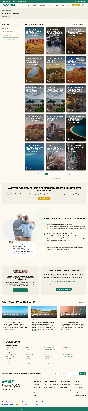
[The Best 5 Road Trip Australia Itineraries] (44, 317)
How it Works (38, 390)
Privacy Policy (78, 387)
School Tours (63, 387)
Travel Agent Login (65, 392)
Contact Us (37, 387)
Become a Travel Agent (66, 390)
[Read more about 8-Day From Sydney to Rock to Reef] (76, 69)
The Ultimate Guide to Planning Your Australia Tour (64, 281)
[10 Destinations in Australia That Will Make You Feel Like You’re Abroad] (73, 317)
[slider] (2, 37)
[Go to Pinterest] (9, 389)
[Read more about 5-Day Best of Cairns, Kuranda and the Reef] (34, 156)
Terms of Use (78, 384)
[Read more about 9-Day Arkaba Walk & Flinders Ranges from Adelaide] (76, 40)
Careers (36, 395)
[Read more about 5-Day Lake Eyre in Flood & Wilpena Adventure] (55, 69)
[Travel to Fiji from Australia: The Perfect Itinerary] (15, 317)
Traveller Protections (80, 395)
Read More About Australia (63, 289)
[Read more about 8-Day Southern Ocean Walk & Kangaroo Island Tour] (34, 69)
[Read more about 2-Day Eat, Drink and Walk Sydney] (55, 127)
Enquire (76, 5)
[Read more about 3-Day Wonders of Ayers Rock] (34, 127)
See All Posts (81, 302)
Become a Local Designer (51, 384)
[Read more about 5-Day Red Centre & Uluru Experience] (34, 40)
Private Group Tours (65, 384)
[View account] (83, 5)
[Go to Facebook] (6, 389)
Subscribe (82, 373)
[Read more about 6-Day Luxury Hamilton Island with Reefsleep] (55, 98)
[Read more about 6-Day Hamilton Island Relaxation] (34, 98)
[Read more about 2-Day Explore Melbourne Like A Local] (76, 156)
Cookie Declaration (80, 392)
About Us (36, 384)
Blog (35, 392)
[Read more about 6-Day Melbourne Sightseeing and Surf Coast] (55, 156)
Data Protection (79, 390)
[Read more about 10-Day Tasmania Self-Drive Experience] (76, 127)
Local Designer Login (49, 387)
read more (64, 279)
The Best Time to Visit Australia (64, 283)
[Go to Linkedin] (3, 389)
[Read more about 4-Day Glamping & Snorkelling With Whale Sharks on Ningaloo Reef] (76, 98)
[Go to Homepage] (9, 5)
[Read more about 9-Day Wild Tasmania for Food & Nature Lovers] (55, 40)
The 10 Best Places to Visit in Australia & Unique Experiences (64, 284)
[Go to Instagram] (13, 389)
